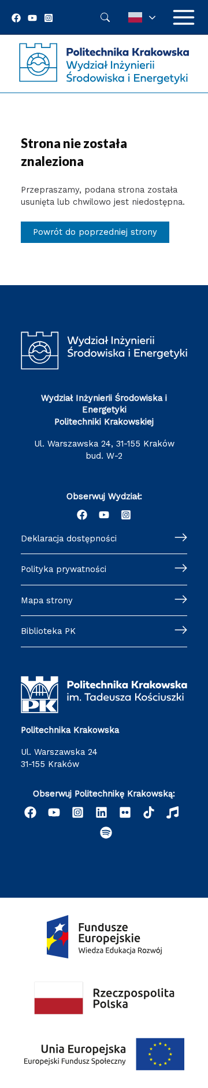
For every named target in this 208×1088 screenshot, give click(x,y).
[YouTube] (32, 18)
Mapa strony (47, 600)
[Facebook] (16, 18)
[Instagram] (48, 18)
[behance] (149, 812)
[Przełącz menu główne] (183, 17)
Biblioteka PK (48, 631)
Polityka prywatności (63, 569)
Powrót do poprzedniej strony (95, 232)
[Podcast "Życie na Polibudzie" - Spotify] (106, 832)
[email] (125, 812)
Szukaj (105, 17)
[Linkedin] (101, 812)
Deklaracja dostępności (69, 538)
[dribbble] (172, 812)
